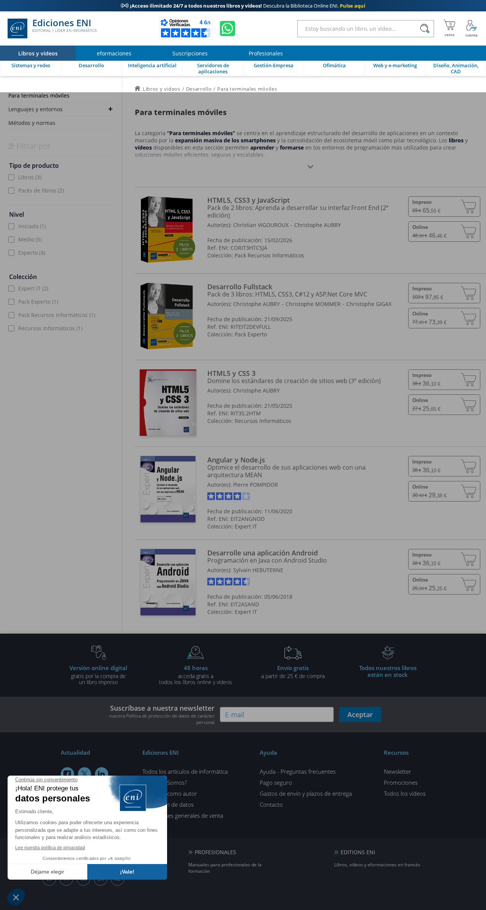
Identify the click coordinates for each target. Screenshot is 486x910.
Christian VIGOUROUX (261, 225)
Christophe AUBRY (317, 225)
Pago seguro (276, 782)
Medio (30, 239)
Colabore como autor (169, 793)
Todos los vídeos (405, 793)
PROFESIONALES (215, 852)
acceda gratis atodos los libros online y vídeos (195, 674)
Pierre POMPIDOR (255, 484)
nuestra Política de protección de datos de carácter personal (162, 719)
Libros (29, 177)
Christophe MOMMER (313, 304)
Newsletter (397, 771)
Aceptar (360, 714)
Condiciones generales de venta (182, 815)
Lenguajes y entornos (35, 109)
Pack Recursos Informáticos (56, 315)
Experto (31, 252)
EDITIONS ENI (358, 852)
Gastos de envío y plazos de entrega (306, 793)
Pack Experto (38, 301)
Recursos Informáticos (50, 328)
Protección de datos (168, 804)
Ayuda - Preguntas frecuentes (298, 771)
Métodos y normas (31, 122)
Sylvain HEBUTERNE (258, 570)
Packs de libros (41, 190)
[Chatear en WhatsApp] (227, 28)
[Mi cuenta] (471, 28)
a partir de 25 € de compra (293, 671)
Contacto (271, 804)
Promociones (401, 782)
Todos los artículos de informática (185, 771)
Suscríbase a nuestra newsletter (162, 714)
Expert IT (33, 288)
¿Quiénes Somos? (164, 782)
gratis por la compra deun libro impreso (98, 674)
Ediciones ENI (64, 26)
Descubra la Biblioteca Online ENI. (243, 5)
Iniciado (32, 226)
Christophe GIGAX (368, 304)
